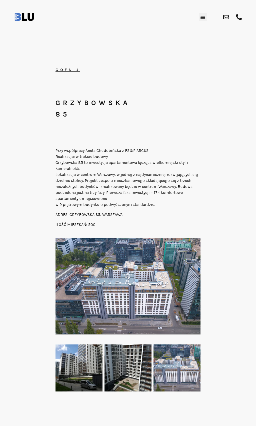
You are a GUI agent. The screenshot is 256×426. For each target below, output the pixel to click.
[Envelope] (226, 17)
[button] (203, 17)
